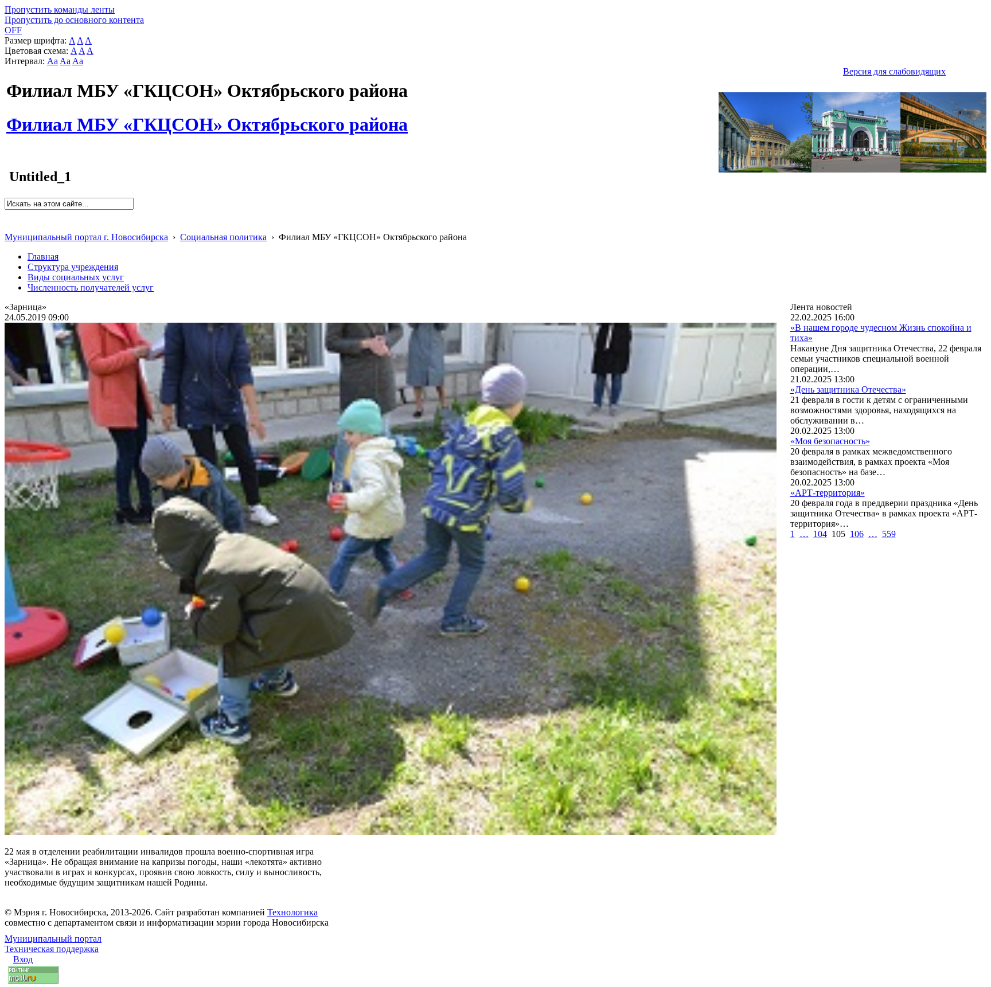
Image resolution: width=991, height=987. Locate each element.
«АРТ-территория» (827, 493)
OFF (13, 30)
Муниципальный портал (53, 938)
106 (857, 534)
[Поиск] (8, 214)
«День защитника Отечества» (848, 389)
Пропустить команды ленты (60, 9)
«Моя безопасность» (830, 441)
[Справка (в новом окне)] (9, 225)
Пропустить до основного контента (74, 20)
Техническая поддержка (52, 949)
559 (889, 534)
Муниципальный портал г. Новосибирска (86, 237)
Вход (23, 959)
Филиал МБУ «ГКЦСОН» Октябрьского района (207, 118)
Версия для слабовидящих (894, 71)
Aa (52, 61)
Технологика (292, 912)
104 (820, 534)
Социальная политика (223, 237)
